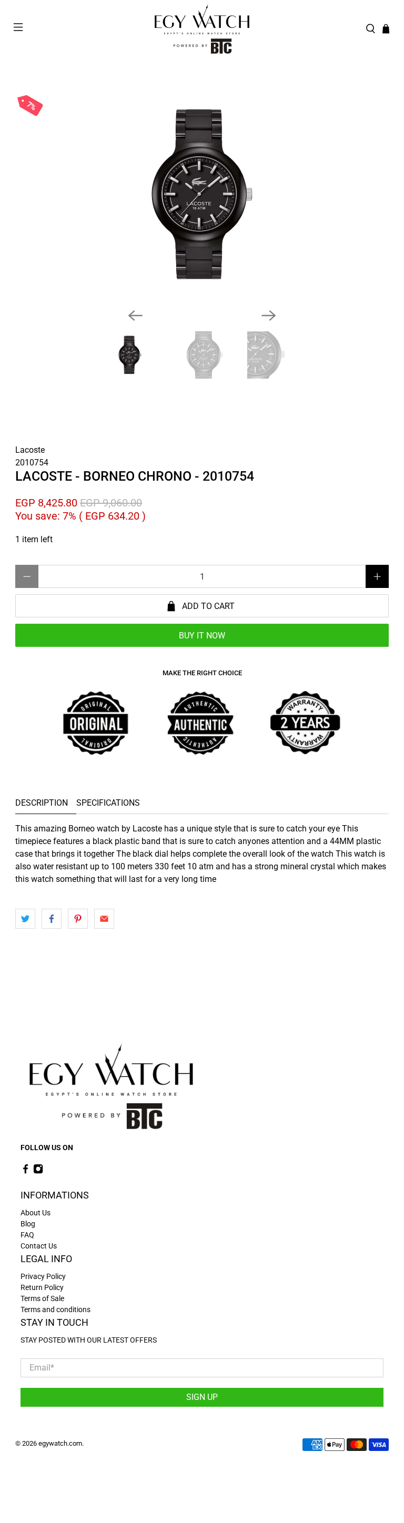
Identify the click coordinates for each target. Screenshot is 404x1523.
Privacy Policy (43, 1276)
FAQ (27, 1235)
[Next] (269, 315)
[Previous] (135, 315)
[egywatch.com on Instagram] (38, 1171)
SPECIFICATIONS (108, 803)
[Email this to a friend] (104, 919)
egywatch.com (60, 1443)
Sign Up (202, 1397)
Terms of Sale (42, 1298)
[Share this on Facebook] (52, 919)
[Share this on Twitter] (25, 919)
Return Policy (42, 1287)
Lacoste (30, 450)
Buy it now (202, 636)
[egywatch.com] (202, 29)
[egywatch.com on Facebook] (26, 1171)
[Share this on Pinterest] (78, 919)
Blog (28, 1224)
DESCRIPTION (41, 803)
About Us (35, 1213)
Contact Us (39, 1246)
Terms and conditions (55, 1309)
